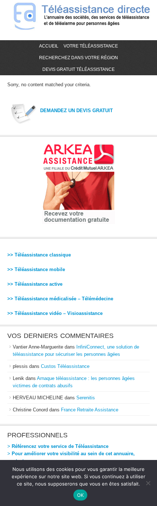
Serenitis (85, 397)
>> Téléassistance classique (39, 255)
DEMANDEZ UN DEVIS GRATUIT (76, 110)
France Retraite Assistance (89, 409)
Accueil (48, 46)
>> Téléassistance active (34, 284)
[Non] (148, 483)
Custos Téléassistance (65, 366)
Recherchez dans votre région (78, 57)
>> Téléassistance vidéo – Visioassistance (55, 313)
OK (80, 495)
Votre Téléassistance (91, 46)
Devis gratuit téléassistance (78, 69)
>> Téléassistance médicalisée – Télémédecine (60, 298)
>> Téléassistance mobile (36, 269)
